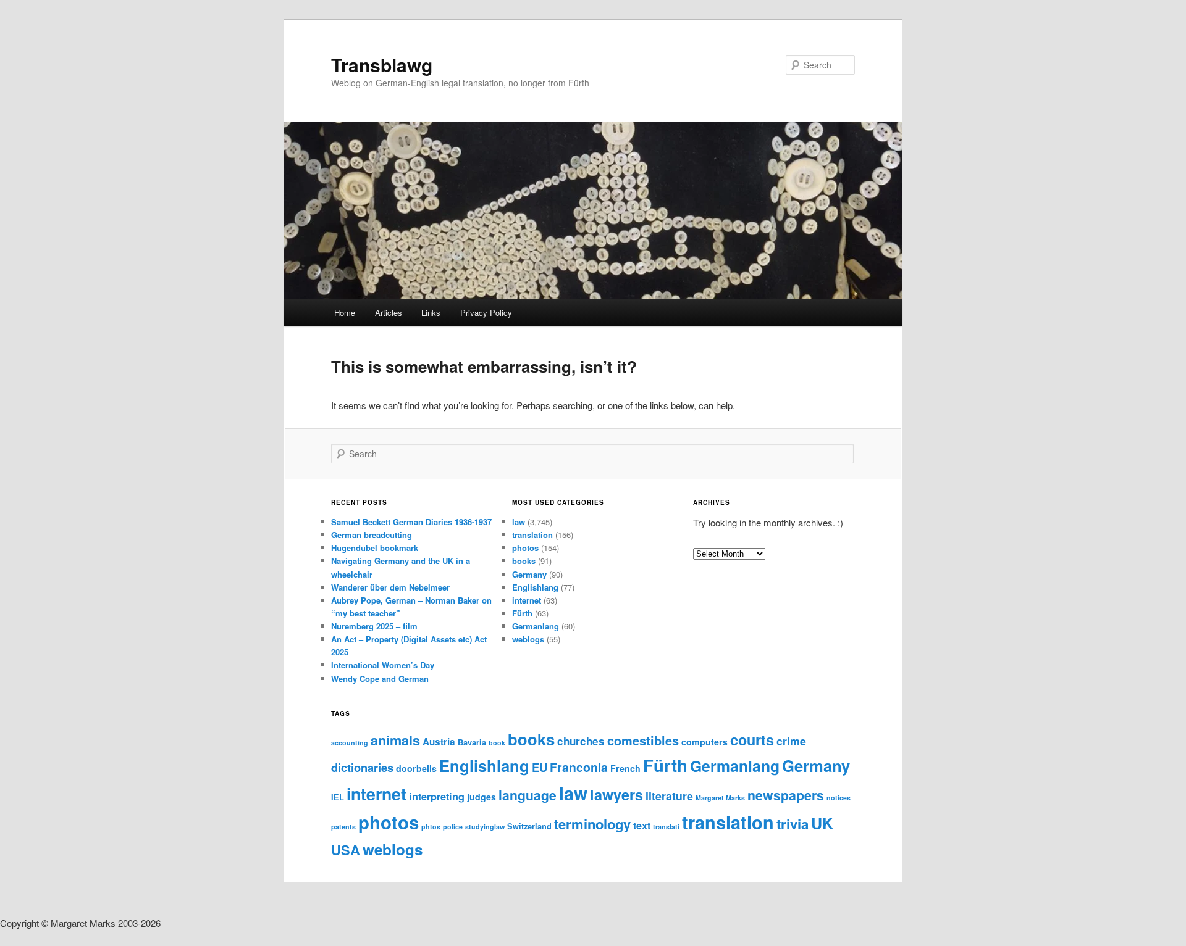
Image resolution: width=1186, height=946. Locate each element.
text (641, 825)
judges (481, 796)
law (518, 522)
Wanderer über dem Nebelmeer (390, 587)
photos (525, 548)
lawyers (616, 794)
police (453, 826)
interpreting (437, 796)
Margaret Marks (720, 797)
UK (822, 823)
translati (666, 826)
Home (344, 312)
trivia (792, 824)
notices (838, 797)
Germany (529, 574)
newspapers (785, 795)
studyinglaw (485, 826)
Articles (388, 312)
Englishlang (535, 587)
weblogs (528, 639)
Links (430, 312)
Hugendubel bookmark (374, 548)
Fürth (522, 613)
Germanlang (535, 626)
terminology (592, 824)
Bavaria (472, 742)
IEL (337, 797)
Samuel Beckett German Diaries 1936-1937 (411, 522)
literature (669, 795)
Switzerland (529, 826)
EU (539, 767)
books (524, 560)
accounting (349, 742)
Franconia (579, 767)
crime (791, 741)
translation (532, 535)
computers (704, 742)
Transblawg (381, 64)
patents (343, 826)
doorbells (416, 768)
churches (581, 741)
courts (752, 739)
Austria (439, 742)
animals (395, 740)
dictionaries (362, 767)
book (497, 742)
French (625, 768)
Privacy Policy (486, 312)
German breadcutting (371, 535)
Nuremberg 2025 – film (374, 626)
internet (526, 600)
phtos (430, 826)
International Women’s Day (382, 665)
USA (345, 850)
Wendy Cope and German (380, 678)
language (527, 795)
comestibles (643, 740)
